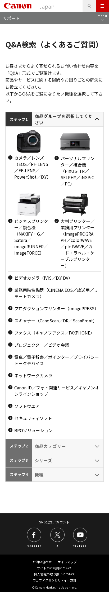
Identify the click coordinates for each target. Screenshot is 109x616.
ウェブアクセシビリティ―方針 (54, 580)
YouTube (80, 545)
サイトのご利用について (54, 568)
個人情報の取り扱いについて (54, 574)
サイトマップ (67, 562)
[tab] (54, 275)
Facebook (34, 545)
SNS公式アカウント (54, 522)
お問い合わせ (42, 562)
